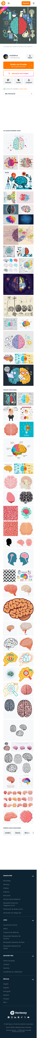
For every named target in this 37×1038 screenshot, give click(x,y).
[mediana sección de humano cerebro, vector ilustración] (10, 634)
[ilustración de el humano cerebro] (10, 993)
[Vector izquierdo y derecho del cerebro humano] (18, 410)
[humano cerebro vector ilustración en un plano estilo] (10, 650)
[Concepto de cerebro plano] (11, 492)
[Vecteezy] (3, 3)
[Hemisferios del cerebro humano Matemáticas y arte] (18, 454)
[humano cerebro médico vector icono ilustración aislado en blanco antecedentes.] (10, 886)
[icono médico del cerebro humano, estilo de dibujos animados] (10, 802)
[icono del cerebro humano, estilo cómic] (10, 947)
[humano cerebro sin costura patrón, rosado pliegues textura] (10, 712)
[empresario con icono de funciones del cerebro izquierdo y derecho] (10, 507)
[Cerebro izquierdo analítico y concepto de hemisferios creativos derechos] (10, 161)
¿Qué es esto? (23, 89)
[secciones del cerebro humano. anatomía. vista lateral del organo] (11, 392)
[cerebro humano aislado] (18, 1011)
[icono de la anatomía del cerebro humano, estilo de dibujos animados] (10, 727)
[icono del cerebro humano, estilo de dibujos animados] (10, 619)
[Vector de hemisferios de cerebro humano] (18, 142)
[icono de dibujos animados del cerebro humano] (10, 817)
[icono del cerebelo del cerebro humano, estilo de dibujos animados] (11, 538)
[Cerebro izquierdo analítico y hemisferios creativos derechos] (10, 176)
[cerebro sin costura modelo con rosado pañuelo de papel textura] (10, 681)
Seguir (30, 58)
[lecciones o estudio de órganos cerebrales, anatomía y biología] (10, 871)
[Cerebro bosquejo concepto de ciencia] (9, 278)
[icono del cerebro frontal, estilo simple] (10, 665)
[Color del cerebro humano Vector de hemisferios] (18, 339)
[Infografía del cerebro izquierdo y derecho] (12, 438)
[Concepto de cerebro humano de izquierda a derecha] (10, 478)
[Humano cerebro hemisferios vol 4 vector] (12, 224)
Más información (10, 92)
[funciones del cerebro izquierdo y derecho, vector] (10, 522)
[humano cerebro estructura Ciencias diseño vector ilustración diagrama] (8, 593)
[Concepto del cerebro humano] (10, 379)
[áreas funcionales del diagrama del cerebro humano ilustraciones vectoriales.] (11, 788)
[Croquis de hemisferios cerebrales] (9, 211)
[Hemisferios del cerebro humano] (18, 262)
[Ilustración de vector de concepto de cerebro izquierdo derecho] (10, 320)
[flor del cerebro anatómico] (10, 696)
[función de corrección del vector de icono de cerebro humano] (10, 962)
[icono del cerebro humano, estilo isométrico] (10, 902)
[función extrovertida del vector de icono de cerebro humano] (10, 917)
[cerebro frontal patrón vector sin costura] (9, 775)
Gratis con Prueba (18, 65)
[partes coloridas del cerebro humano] (8, 427)
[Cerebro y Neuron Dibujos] (18, 361)
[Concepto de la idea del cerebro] (10, 554)
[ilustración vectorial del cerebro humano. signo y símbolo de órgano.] (10, 856)
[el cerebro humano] (18, 837)
